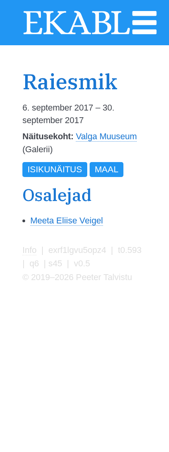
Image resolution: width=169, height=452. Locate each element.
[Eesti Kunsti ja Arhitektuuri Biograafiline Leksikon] (76, 33)
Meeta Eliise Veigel (66, 220)
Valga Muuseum (106, 136)
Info (29, 250)
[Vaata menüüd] (144, 33)
